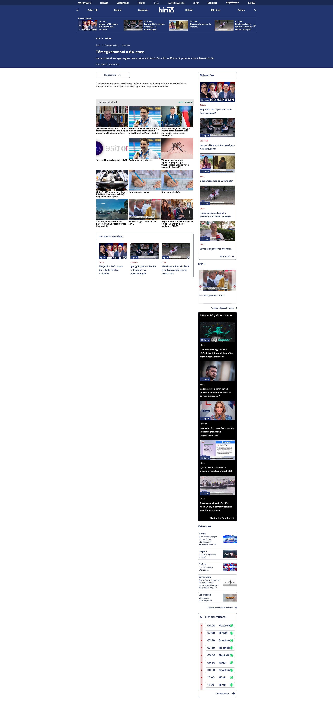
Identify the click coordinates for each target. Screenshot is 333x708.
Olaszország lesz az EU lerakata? (200, 25)
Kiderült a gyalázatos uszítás (212, 295)
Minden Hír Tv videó (220, 518)
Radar (222, 662)
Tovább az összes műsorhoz (220, 607)
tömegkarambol (111, 45)
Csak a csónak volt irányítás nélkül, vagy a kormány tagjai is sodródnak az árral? (216, 507)
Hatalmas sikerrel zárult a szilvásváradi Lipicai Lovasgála (245, 27)
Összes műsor (223, 693)
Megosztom (110, 75)
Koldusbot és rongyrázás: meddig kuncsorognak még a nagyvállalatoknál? (217, 432)
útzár (98, 45)
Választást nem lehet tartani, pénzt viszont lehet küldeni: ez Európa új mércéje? (215, 392)
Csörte (101, 262)
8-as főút (126, 45)
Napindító (225, 647)
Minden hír (224, 256)
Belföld (108, 38)
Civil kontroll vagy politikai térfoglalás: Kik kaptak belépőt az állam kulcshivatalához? (217, 353)
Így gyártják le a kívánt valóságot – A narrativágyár (154, 27)
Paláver (203, 424)
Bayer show (205, 577)
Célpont (203, 551)
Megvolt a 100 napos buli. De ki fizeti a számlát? (108, 27)
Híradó (202, 533)
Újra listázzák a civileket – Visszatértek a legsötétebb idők (216, 469)
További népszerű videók (222, 308)
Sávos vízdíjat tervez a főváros (215, 248)
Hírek (164, 262)
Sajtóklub (133, 262)
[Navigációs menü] (77, 9)
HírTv (98, 38)
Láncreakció (205, 594)
